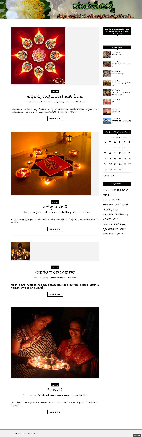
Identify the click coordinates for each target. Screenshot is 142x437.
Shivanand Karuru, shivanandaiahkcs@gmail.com (58, 212)
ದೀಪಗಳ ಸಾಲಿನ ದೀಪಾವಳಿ (55, 272)
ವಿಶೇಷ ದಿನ (55, 91)
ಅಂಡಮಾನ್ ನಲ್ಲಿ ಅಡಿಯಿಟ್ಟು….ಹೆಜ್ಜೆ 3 (121, 122)
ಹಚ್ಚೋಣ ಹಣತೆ (55, 207)
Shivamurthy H (58, 277)
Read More (55, 118)
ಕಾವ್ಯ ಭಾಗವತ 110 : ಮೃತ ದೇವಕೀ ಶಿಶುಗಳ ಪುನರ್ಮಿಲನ (121, 93)
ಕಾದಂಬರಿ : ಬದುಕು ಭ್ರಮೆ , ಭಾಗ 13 (120, 65)
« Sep (106, 175)
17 (120, 158)
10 (120, 153)
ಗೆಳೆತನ (114, 102)
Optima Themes (33, 433)
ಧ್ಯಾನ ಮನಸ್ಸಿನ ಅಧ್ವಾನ (118, 73)
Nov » (114, 175)
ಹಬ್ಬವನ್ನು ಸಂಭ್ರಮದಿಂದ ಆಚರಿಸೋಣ (55, 96)
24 (120, 164)
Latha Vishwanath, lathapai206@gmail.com (59, 395)
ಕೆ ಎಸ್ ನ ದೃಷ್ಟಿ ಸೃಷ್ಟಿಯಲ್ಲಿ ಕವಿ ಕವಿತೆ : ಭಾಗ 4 (121, 84)
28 (106, 169)
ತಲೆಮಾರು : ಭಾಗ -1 (117, 54)
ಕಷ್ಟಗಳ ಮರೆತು (116, 111)
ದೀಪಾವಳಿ (55, 390)
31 (120, 169)
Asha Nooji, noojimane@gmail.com (58, 102)
